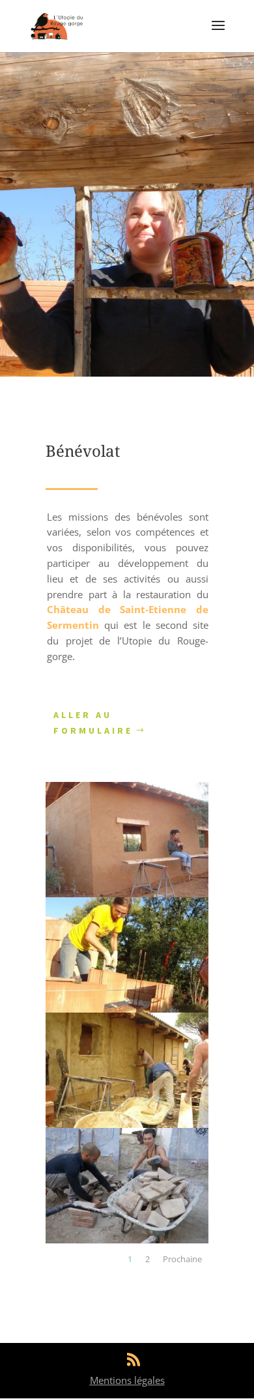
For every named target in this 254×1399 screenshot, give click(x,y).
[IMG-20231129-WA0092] (127, 1009)
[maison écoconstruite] (127, 1124)
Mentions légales (127, 1380)
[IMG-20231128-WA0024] (127, 1239)
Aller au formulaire (93, 722)
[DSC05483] (127, 893)
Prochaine (182, 1259)
